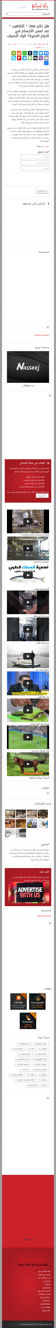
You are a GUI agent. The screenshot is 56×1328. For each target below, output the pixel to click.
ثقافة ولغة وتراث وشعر (26, 1079)
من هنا (41, 495)
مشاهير (43, 1079)
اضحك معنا (19, 1048)
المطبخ (43, 1074)
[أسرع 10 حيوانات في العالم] (28, 764)
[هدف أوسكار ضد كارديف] (28, 737)
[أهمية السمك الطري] (28, 575)
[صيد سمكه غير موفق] (28, 602)
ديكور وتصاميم (25, 1054)
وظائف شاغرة (17, 1074)
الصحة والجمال (22, 1064)
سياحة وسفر (41, 1054)
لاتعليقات (38, 47)
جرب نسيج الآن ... (28, 1239)
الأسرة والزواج (41, 1043)
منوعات (14, 44)
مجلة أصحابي (41, 44)
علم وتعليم (32, 1085)
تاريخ (44, 1085)
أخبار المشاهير (23, 1059)
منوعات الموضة (40, 1064)
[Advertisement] (28, 290)
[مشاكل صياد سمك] (28, 656)
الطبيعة (43, 1048)
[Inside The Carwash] (28, 548)
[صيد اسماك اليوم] (28, 629)
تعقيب (46, 146)
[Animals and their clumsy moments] (28, 521)
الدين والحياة (24, 1043)
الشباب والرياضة (40, 1069)
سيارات (25, 1069)
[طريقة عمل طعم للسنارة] (28, 710)
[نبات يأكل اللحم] (28, 683)
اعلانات (32, 1048)
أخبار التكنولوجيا (40, 1059)
